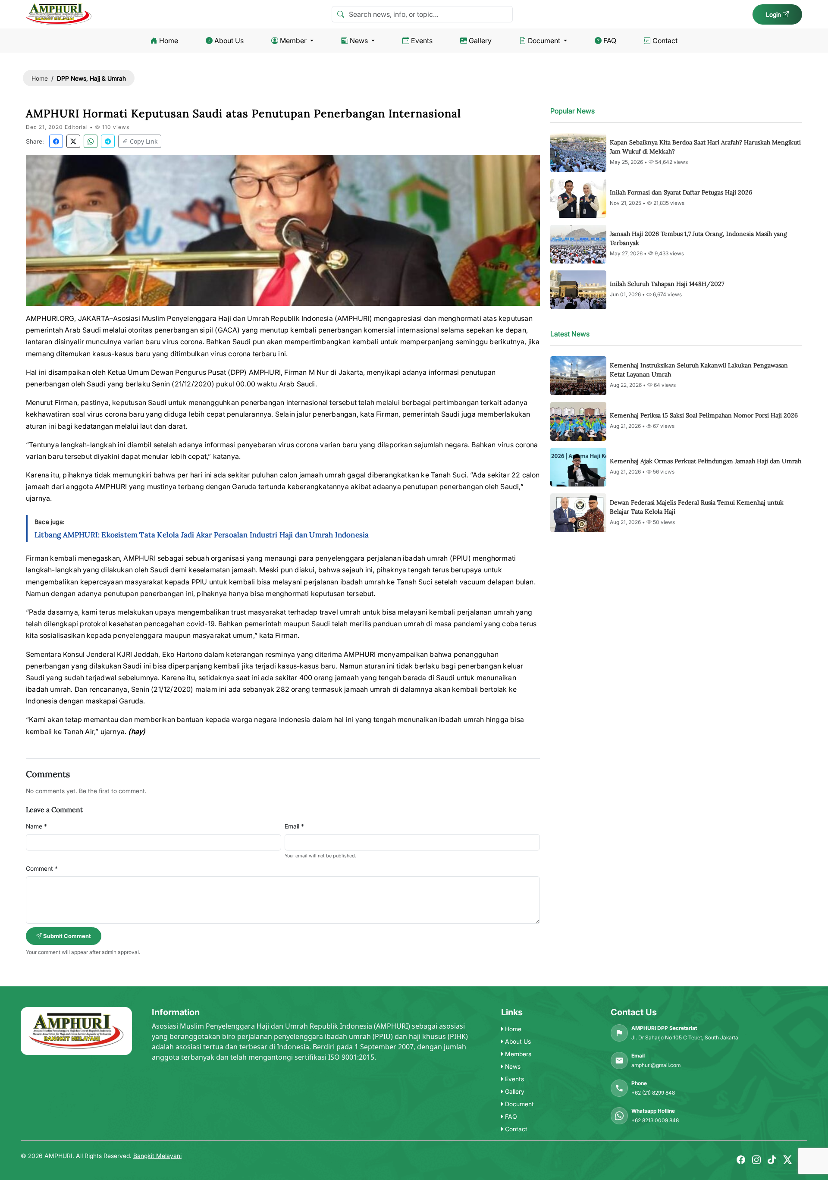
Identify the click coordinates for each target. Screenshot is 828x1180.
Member (293, 40)
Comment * (42, 868)
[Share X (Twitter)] (73, 141)
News (359, 40)
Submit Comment (66, 935)
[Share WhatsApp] (90, 141)
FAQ (609, 40)
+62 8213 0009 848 (655, 1120)
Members (517, 1054)
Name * (36, 826)
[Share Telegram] (108, 141)
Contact (664, 40)
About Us (229, 40)
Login (774, 14)
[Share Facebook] (56, 141)
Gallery (480, 40)
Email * (294, 826)
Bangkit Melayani (157, 1155)
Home (168, 40)
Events (422, 40)
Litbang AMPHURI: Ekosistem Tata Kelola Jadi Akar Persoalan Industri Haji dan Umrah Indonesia (201, 535)
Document (544, 40)
